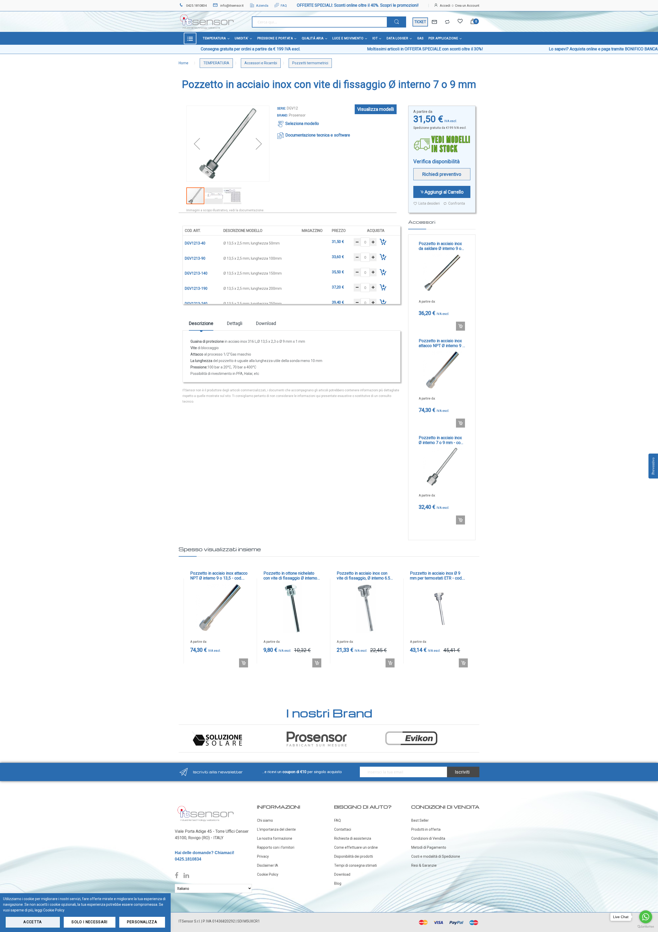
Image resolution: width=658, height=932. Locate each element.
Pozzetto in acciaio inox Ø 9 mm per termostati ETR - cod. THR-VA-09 (436, 576)
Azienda (262, 5)
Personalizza (142, 922)
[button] (197, 144)
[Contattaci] (434, 22)
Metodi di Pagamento (428, 847)
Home (183, 63)
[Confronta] (447, 22)
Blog (337, 883)
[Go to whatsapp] (645, 916)
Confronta (456, 203)
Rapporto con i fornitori (275, 847)
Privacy (263, 856)
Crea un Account (467, 5)
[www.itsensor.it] (205, 807)
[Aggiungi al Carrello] (460, 326)
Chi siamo (265, 820)
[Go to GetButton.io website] (645, 926)
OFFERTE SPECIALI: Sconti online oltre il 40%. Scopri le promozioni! (358, 5)
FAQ (284, 5)
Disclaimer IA (267, 865)
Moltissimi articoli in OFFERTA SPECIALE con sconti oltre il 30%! (367, 49)
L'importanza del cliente (276, 829)
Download (266, 323)
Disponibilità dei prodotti (353, 856)
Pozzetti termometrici (310, 63)
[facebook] (178, 876)
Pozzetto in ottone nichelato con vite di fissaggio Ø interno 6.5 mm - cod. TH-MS (290, 576)
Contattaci (342, 829)
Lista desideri (429, 203)
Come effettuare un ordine (356, 847)
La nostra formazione (274, 838)
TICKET (420, 22)
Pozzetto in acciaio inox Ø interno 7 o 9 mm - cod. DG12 (441, 440)
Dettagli (234, 323)
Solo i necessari (89, 922)
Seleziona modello (302, 123)
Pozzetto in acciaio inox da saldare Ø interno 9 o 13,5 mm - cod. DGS (440, 246)
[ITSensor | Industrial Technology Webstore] (207, 21)
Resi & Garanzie (424, 865)
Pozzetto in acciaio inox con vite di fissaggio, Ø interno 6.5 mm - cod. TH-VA (363, 576)
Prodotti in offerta (426, 829)
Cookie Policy (267, 874)
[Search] (396, 22)
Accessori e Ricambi (260, 63)
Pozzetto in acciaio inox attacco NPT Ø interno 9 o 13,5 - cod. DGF (442, 343)
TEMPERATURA (216, 63)
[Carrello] (473, 22)
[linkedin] (186, 876)
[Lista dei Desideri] (460, 22)
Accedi (445, 5)
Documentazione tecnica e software (317, 135)
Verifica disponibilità (436, 161)
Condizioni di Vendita (428, 838)
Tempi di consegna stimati (355, 865)
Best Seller (420, 820)
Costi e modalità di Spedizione (435, 856)
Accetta (32, 922)
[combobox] (319, 22)
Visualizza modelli (375, 109)
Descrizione (201, 323)
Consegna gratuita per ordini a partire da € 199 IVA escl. (193, 49)
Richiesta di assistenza (352, 838)
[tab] (201, 325)
